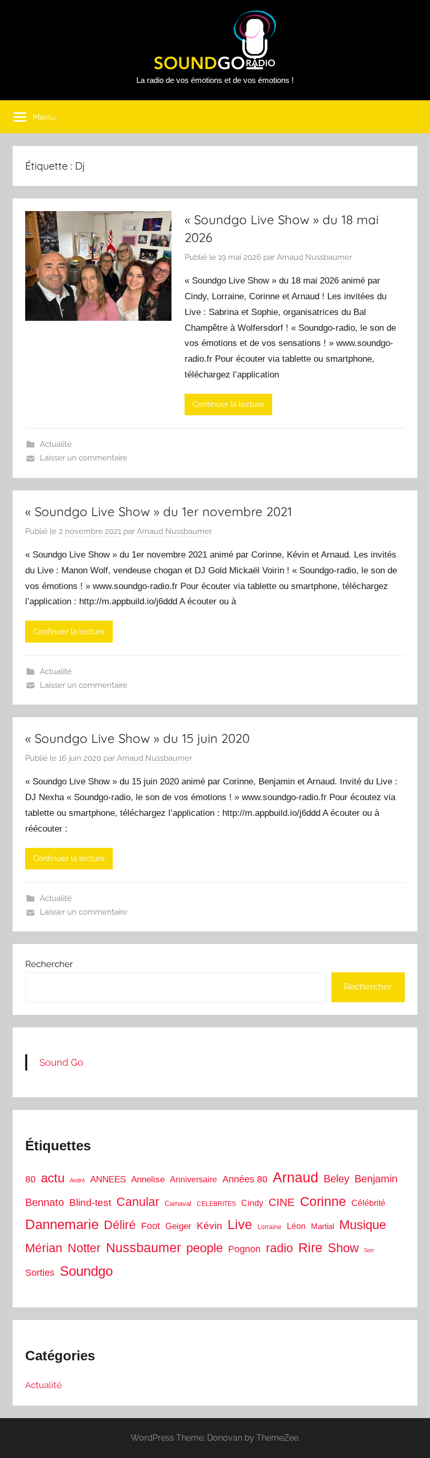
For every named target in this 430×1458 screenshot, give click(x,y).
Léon (296, 1226)
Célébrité (368, 1203)
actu (52, 1178)
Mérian (43, 1248)
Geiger (178, 1226)
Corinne (323, 1201)
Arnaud (295, 1178)
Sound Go (61, 1062)
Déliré (120, 1225)
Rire (310, 1248)
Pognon (244, 1249)
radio (279, 1248)
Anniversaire (193, 1179)
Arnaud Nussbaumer (314, 257)
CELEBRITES (216, 1204)
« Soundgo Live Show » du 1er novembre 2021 (158, 511)
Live (240, 1224)
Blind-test (90, 1202)
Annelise (148, 1179)
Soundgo (86, 1271)
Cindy (252, 1203)
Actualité (56, 444)
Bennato (44, 1202)
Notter (84, 1248)
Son (369, 1250)
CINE (281, 1202)
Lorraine (269, 1227)
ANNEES (108, 1179)
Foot (150, 1226)
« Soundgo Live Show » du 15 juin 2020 (137, 738)
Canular (137, 1202)
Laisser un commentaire (83, 458)
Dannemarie (62, 1224)
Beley (336, 1178)
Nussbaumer (143, 1247)
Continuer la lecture (228, 404)
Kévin (209, 1225)
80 (30, 1179)
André (77, 1180)
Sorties (40, 1272)
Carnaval (178, 1204)
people (204, 1248)
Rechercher (49, 964)
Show (343, 1248)
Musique (362, 1225)
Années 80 (244, 1179)
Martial (322, 1226)
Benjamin (375, 1178)
